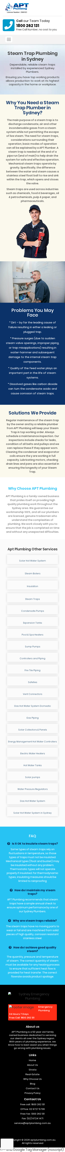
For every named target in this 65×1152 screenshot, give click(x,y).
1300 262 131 (38, 1113)
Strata (32, 1069)
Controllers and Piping (32, 658)
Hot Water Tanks (32, 765)
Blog (32, 1083)
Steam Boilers (32, 573)
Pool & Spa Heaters (32, 634)
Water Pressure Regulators (33, 789)
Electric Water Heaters (32, 753)
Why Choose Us (32, 1079)
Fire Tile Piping (32, 670)
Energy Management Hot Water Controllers (32, 741)
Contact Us (32, 1088)
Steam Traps (32, 599)
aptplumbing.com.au (42, 1140)
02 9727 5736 (37, 1109)
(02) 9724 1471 (35, 1118)
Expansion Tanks (32, 622)
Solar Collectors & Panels (32, 729)
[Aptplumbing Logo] (18, 7)
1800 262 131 (27, 25)
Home (32, 1060)
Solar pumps (32, 777)
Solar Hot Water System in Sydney (32, 812)
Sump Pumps (32, 646)
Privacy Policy (32, 1093)
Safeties (32, 682)
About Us (32, 1065)
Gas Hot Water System (32, 800)
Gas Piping (32, 717)
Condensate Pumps (32, 610)
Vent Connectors (32, 694)
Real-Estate (32, 1074)
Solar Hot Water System (32, 560)
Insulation (32, 586)
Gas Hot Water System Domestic (32, 705)
